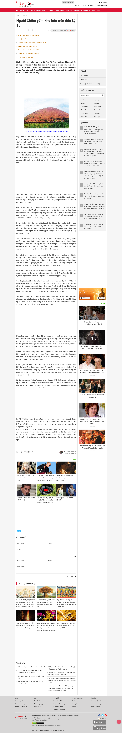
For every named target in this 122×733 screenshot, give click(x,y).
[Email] (28, 452)
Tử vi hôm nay (76, 701)
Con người (97, 110)
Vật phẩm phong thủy (59, 704)
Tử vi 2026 (37, 701)
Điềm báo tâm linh (79, 5)
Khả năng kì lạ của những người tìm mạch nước (32, 42)
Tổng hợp (97, 117)
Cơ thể (83, 103)
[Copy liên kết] (32, 452)
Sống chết (84, 117)
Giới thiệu (34, 730)
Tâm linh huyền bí (95, 706)
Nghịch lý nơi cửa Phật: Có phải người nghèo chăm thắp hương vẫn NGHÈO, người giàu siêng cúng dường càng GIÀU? (61, 688)
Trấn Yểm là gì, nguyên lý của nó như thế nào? (31, 667)
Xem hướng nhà (57, 701)
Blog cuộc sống (77, 10)
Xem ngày (22, 10)
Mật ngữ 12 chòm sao (78, 704)
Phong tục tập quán (96, 701)
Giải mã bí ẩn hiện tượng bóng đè (27, 46)
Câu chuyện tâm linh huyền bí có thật (90, 84)
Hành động (97, 106)
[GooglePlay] (99, 724)
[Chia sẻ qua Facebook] (17, 452)
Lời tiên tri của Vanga (101, 5)
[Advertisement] (42, 86)
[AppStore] (99, 729)
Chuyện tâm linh (89, 5)
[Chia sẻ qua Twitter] (21, 452)
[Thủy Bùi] (61, 452)
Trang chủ (18, 15)
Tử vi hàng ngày (38, 704)
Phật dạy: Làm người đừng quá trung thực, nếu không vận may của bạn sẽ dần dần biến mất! (94, 164)
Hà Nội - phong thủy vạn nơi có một (28, 35)
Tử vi (28, 10)
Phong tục (92, 10)
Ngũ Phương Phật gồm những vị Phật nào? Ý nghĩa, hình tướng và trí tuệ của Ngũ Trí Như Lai (93, 216)
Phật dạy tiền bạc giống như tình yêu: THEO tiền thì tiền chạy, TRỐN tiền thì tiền (66, 625)
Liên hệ (62, 730)
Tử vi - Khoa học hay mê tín (26, 57)
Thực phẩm (84, 113)
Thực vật (83, 100)
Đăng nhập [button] (103, 2)
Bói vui (33, 10)
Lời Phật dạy (83, 79)
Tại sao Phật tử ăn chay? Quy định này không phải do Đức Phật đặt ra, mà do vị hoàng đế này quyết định (94, 206)
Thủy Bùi (66, 451)
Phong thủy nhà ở (58, 706)
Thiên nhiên (84, 106)
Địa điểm (96, 113)
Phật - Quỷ (84, 110)
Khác (98, 10)
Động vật (96, 100)
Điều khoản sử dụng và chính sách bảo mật (49, 730)
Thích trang (85, 298)
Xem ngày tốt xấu (20, 701)
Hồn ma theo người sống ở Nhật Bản (28, 50)
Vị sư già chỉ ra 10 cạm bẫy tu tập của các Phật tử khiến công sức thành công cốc (25, 625)
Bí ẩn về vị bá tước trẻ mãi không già (28, 53)
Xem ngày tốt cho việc (21, 706)
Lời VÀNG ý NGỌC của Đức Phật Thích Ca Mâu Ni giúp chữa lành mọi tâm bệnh (93, 226)
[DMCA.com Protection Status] (38, 724)
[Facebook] (99, 716)
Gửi (75, 556)
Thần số (85, 10)
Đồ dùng (96, 103)
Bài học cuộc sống (96, 704)
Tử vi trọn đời (37, 706)
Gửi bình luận (71, 576)
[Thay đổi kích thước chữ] (48, 30)
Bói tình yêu (75, 706)
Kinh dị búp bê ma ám (24, 39)
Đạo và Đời (69, 10)
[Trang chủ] (17, 10)
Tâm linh (25, 15)
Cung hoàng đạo (40, 10)
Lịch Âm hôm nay (20, 704)
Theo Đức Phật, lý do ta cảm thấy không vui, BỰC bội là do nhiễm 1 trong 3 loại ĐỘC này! (94, 141)
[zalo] (25, 452)
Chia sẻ (101, 298)
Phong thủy (50, 10)
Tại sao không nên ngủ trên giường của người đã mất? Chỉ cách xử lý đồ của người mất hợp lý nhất (61, 680)
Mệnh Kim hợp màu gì (59, 709)
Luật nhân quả (84, 75)
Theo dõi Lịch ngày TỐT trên (58, 30)
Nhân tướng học (59, 10)
